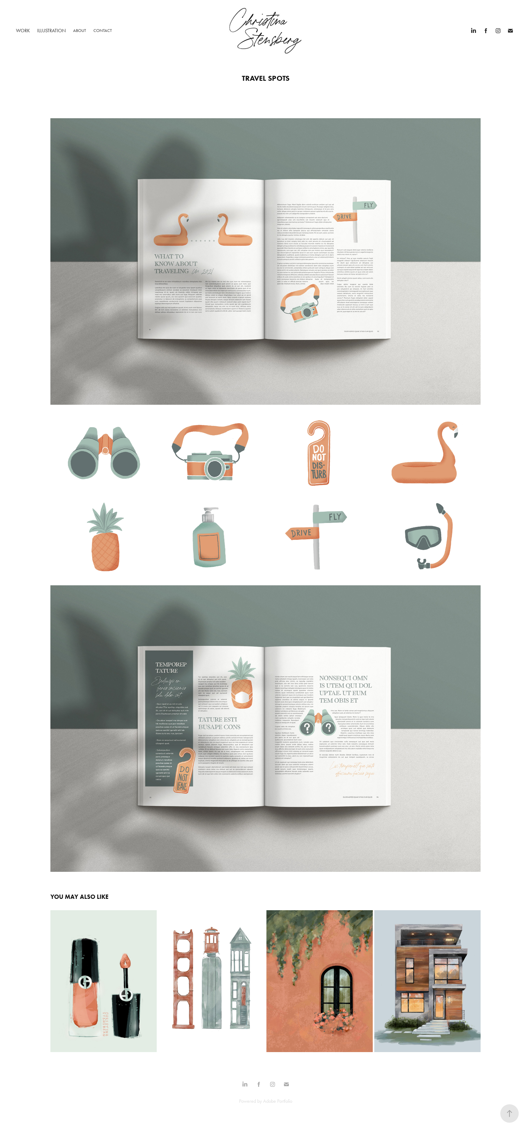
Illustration (51, 30)
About (79, 30)
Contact (102, 30)
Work (23, 30)
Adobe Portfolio (277, 1101)
